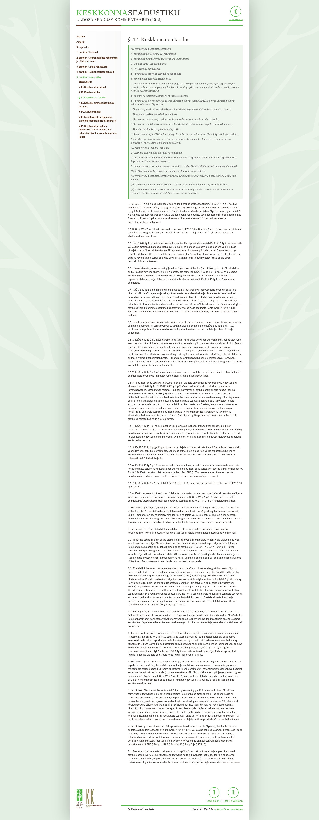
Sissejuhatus (82, 47)
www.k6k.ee (237, 809)
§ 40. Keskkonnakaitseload (92, 87)
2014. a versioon (233, 801)
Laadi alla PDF (236, 20)
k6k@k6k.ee (223, 809)
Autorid (80, 42)
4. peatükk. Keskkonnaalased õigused (95, 72)
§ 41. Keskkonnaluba (89, 92)
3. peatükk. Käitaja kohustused (91, 67)
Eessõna (80, 37)
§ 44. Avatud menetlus (90, 112)
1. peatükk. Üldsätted (87, 52)
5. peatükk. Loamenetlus (88, 77)
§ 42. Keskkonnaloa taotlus (92, 98)
